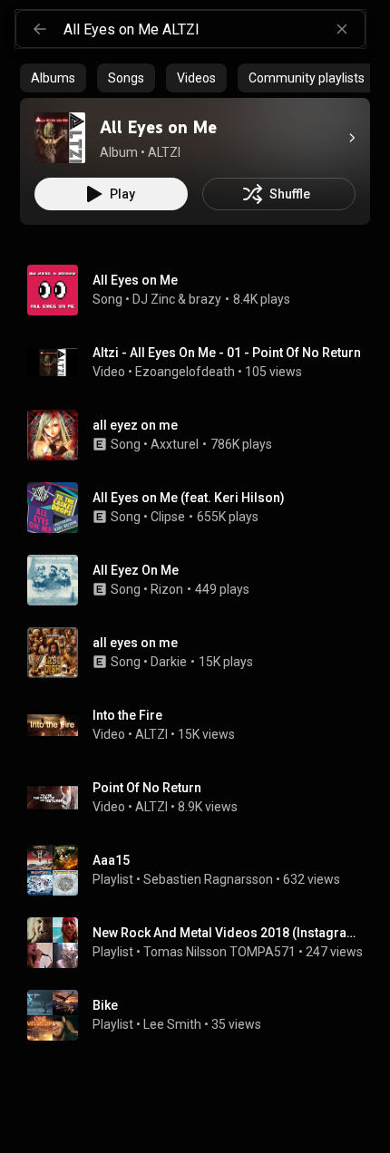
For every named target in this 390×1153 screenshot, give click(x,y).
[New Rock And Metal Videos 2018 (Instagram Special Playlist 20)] (202, 942)
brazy (205, 299)
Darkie (169, 661)
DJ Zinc (153, 299)
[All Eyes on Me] (59, 137)
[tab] (53, 77)
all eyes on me (135, 642)
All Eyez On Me (136, 570)
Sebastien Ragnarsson (208, 879)
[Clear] (341, 29)
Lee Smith (172, 1024)
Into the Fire (127, 715)
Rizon (167, 589)
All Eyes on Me (135, 280)
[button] (59, 137)
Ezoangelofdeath (185, 371)
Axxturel (175, 444)
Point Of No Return (147, 787)
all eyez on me (135, 425)
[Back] (39, 29)
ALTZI (151, 734)
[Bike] (202, 1015)
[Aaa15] (202, 870)
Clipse (168, 516)
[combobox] (214, 29)
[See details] (352, 138)
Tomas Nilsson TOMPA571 (219, 952)
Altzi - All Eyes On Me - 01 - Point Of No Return (227, 352)
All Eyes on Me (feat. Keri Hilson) (189, 497)
